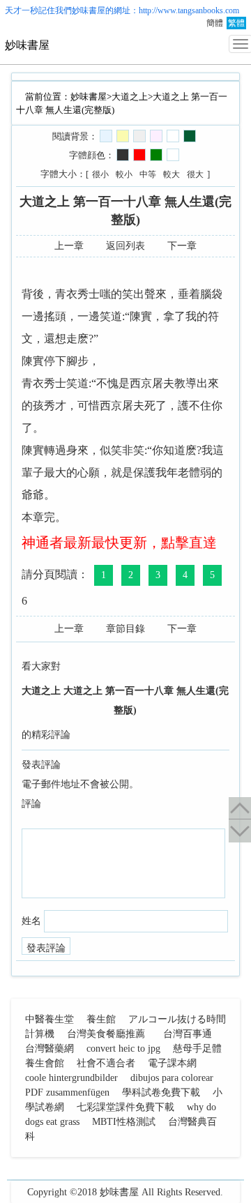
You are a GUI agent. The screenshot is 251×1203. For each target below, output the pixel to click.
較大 (171, 174)
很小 (100, 174)
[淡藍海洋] (106, 136)
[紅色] (139, 155)
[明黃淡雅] (122, 136)
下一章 (182, 246)
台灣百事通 (187, 1034)
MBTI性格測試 (123, 1122)
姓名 (31, 921)
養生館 (101, 1019)
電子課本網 (172, 1063)
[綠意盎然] (189, 136)
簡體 (214, 23)
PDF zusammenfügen (67, 1092)
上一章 (69, 246)
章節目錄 (125, 628)
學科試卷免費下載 (161, 1092)
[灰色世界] (139, 136)
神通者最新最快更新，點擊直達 (119, 542)
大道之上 (130, 96)
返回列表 (125, 246)
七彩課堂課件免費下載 (125, 1107)
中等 (147, 174)
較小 (124, 174)
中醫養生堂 (49, 1019)
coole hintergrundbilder (71, 1078)
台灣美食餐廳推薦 (106, 1034)
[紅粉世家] (156, 136)
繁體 (236, 23)
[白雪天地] (173, 136)
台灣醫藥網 (49, 1048)
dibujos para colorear (171, 1078)
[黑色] (122, 155)
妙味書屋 (88, 10)
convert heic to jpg (123, 1048)
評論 (31, 804)
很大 (195, 174)
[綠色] (156, 155)
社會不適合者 (106, 1063)
